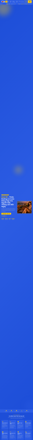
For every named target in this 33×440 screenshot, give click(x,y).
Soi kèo (8, 1)
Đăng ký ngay (14, 438)
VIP (19, 1)
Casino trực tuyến (14, 1)
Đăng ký (29, 1)
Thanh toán (10, 1)
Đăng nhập (26, 1)
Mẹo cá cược (17, 1)
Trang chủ (6, 1)
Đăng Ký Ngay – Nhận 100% (6, 213)
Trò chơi (22, 1)
